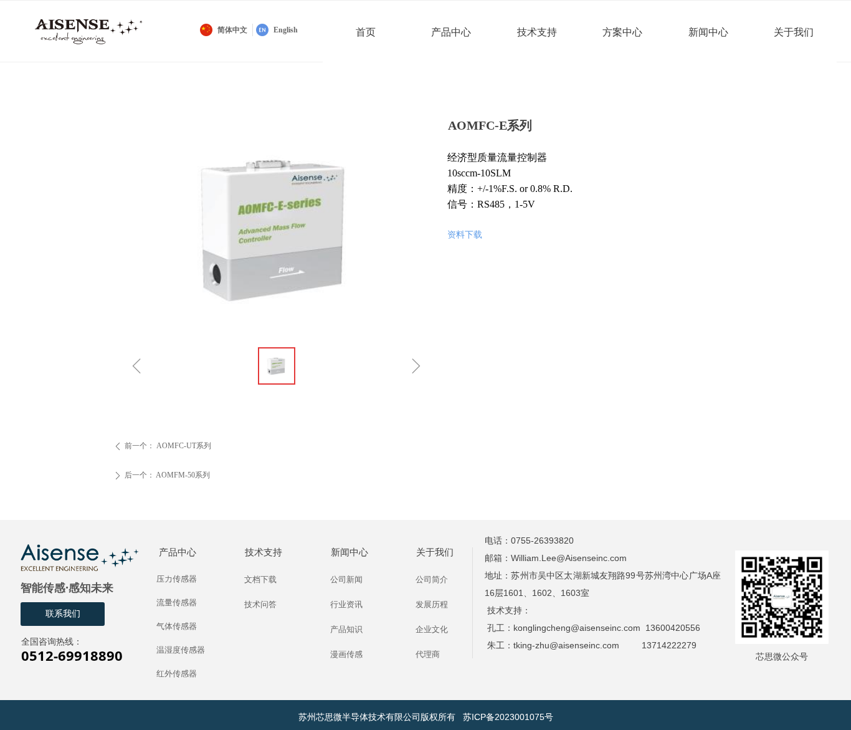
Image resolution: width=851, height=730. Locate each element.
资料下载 (464, 234)
